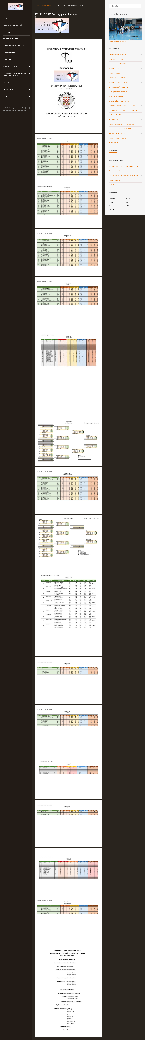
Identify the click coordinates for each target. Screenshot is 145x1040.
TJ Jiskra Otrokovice (115, 180)
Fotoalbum (8, 90)
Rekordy (7, 60)
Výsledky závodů (11, 39)
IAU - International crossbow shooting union (124, 166)
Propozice (7, 32)
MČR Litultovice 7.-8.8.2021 (118, 78)
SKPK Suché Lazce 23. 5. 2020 (118, 96)
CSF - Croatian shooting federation (120, 171)
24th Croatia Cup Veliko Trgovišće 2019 (122, 124)
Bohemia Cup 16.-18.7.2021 (118, 82)
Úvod (5, 18)
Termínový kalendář (12, 25)
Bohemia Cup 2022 (115, 68)
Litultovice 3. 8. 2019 (115, 115)
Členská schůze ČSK (12, 67)
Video (5, 96)
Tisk (27, 108)
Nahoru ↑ (24, 110)
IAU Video (112, 185)
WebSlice (21, 108)
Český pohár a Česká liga (14, 46)
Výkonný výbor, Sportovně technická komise (15, 74)
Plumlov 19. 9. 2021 (115, 73)
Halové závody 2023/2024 (117, 42)
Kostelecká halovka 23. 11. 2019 (119, 101)
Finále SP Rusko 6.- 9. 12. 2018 (118, 138)
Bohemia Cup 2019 (115, 119)
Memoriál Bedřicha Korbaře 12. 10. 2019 (122, 106)
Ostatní (6, 83)
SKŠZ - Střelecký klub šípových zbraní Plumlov (124, 176)
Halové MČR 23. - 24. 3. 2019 (118, 133)
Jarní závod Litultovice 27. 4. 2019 (120, 129)
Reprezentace (9, 53)
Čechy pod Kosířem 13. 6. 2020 (119, 92)
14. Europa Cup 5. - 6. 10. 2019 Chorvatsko (123, 110)
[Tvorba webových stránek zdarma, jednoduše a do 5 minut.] (17, 108)
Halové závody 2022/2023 (117, 64)
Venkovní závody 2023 (116, 59)
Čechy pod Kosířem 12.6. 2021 (119, 87)
